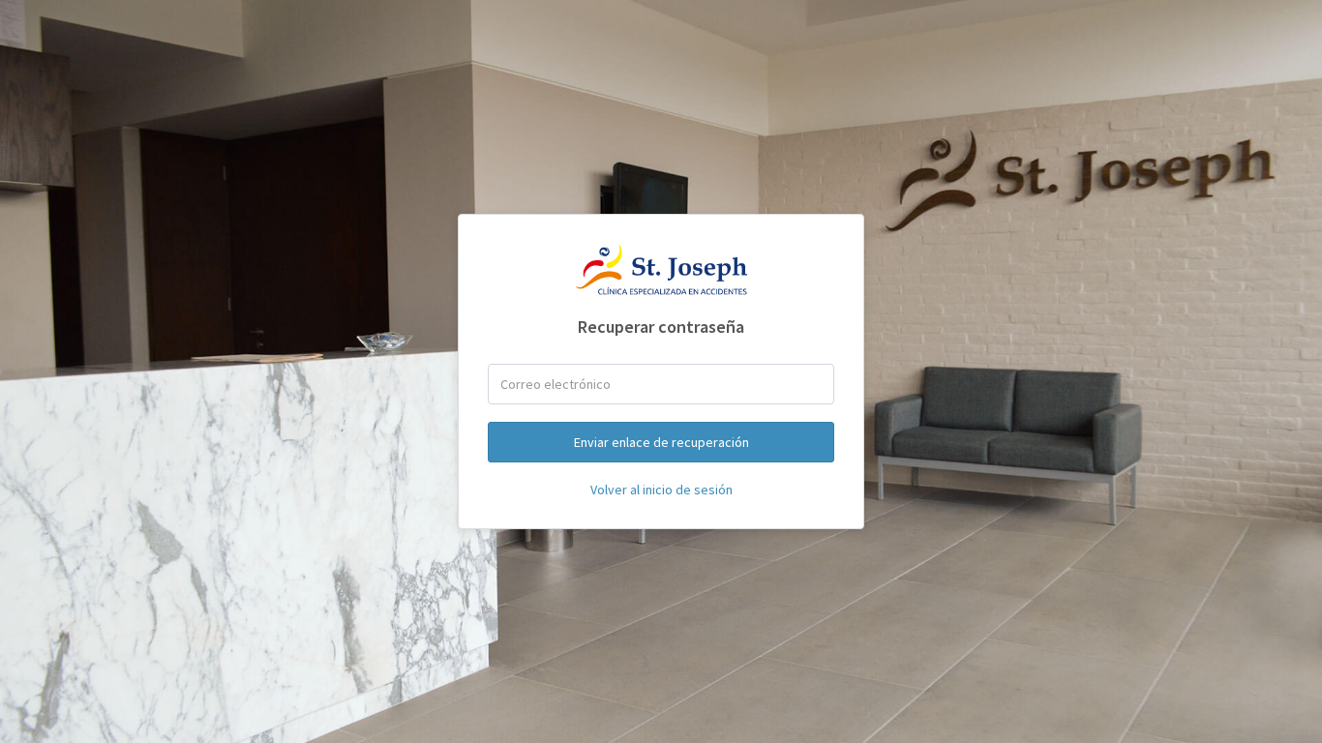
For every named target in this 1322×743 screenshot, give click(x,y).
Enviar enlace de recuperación (661, 442)
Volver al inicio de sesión (661, 489)
